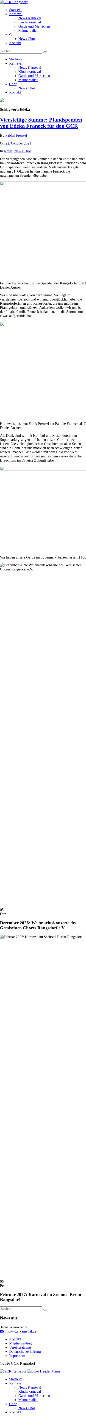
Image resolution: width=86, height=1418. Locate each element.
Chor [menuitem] (13, 1404)
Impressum (17, 1356)
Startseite (15, 10)
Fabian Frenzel (16, 135)
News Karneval (29, 18)
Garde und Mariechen (34, 26)
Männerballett (28, 30)
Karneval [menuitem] (15, 1383)
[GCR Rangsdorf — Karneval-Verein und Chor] (14, 2)
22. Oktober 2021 (18, 143)
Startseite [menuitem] (15, 1379)
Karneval (15, 14)
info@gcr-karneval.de (20, 1331)
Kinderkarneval (29, 22)
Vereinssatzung (20, 1347)
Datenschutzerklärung (25, 1351)
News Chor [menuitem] (26, 1408)
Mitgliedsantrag (20, 1343)
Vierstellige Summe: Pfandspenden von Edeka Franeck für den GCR (41, 123)
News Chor (26, 39)
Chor (13, 35)
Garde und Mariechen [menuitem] (34, 1396)
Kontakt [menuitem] (15, 1412)
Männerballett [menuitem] (28, 1400)
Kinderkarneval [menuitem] (29, 1391)
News (8, 151)
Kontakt (15, 43)
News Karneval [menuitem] (29, 1387)
